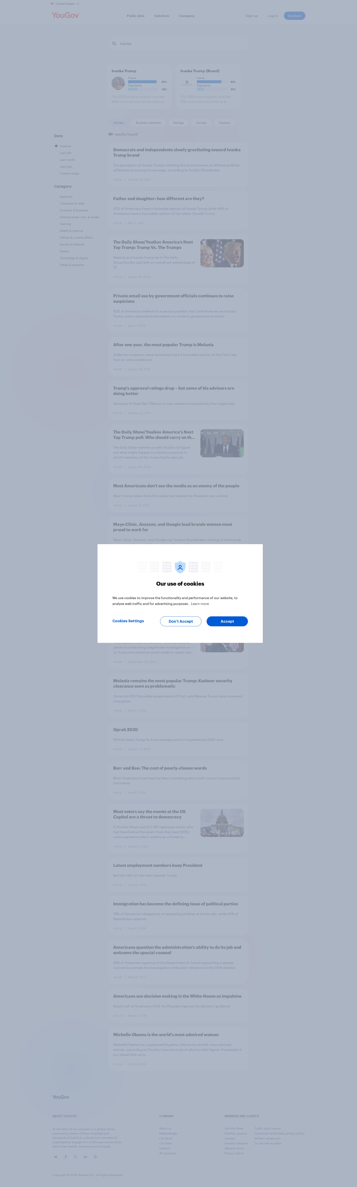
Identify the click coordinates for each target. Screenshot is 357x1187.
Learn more (200, 604)
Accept (227, 621)
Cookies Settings (128, 621)
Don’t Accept (181, 621)
